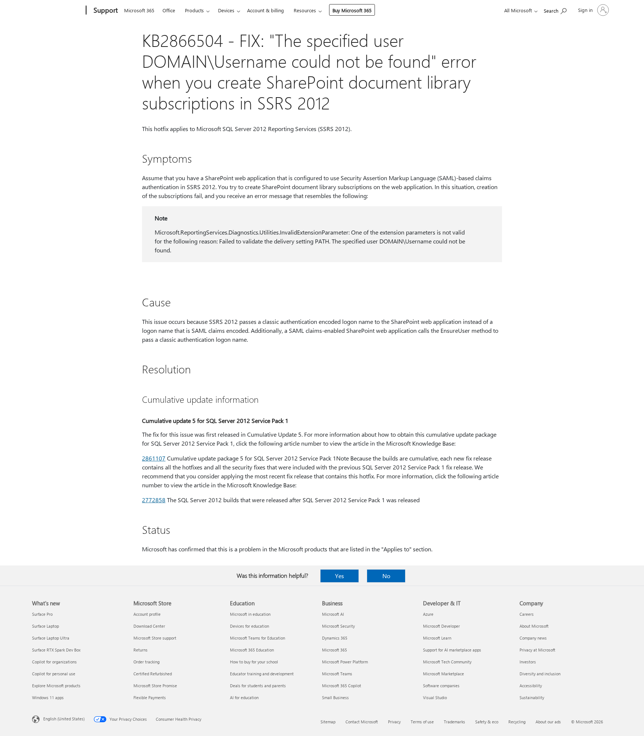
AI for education (244, 697)
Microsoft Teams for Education (257, 638)
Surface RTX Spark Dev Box (56, 650)
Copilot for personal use (53, 673)
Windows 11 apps (48, 697)
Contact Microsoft (361, 721)
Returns (140, 650)
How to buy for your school (254, 662)
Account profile (147, 614)
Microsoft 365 (139, 10)
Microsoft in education (250, 614)
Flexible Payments (149, 697)
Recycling (516, 721)
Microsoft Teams (337, 673)
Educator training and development (262, 673)
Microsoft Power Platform (345, 662)
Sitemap (328, 721)
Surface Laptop (45, 626)
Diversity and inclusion (540, 673)
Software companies (441, 685)
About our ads (548, 721)
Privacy (394, 721)
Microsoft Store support (154, 638)
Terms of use (422, 721)
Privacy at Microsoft (537, 650)
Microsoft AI (333, 614)
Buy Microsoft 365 (352, 10)
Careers (527, 614)
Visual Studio (435, 697)
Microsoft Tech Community (447, 662)
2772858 (153, 500)
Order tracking (146, 662)
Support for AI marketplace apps (452, 650)
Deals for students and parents (258, 685)
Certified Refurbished (152, 673)
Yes (339, 576)
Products (194, 10)
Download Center (149, 626)
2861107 (153, 458)
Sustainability (532, 697)
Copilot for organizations (54, 662)
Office (168, 10)
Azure (428, 614)
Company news (533, 638)
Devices (226, 10)
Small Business (335, 697)
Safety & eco (486, 721)
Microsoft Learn (437, 638)
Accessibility (531, 685)
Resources (305, 10)
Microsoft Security (338, 626)
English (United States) (64, 718)
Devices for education (249, 626)
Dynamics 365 (334, 638)
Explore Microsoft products (56, 685)
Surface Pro (42, 614)
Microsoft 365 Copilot (341, 685)
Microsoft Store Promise (155, 685)
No (386, 576)
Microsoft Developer (441, 626)
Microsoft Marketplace (443, 673)
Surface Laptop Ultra (50, 638)
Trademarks (454, 721)
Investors (528, 662)
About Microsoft (534, 626)
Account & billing (265, 10)
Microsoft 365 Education (252, 650)
